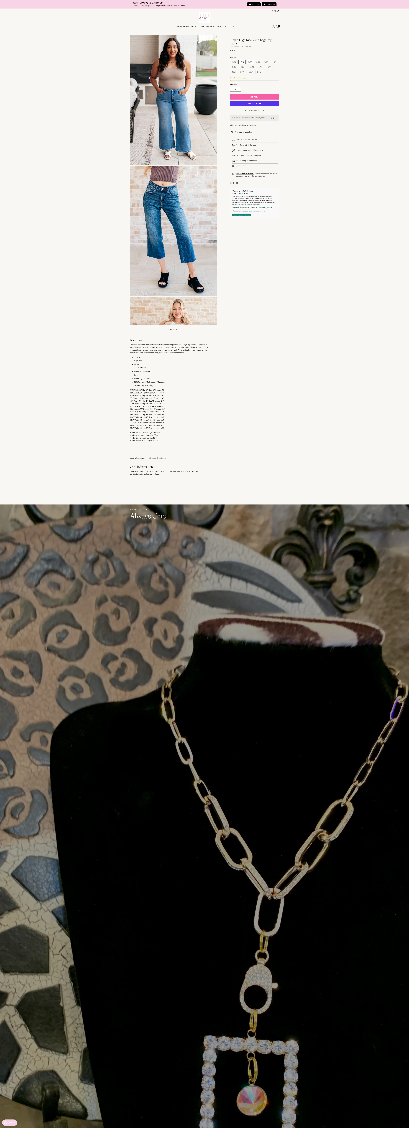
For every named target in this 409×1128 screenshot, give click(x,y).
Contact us (259, 150)
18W (234, 72)
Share (235, 183)
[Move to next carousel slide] (277, 488)
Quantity (233, 85)
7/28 (266, 62)
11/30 (234, 67)
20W (242, 72)
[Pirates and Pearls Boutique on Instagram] (275, 11)
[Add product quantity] (239, 89)
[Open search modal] (131, 26)
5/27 (258, 62)
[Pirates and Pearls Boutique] (204, 17)
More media (173, 329)
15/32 (252, 67)
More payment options (254, 110)
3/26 (250, 62)
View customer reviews (242, 215)
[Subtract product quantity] (232, 89)
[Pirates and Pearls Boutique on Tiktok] (278, 11)
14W (260, 67)
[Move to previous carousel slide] (272, 489)
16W (269, 67)
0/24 (234, 62)
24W (259, 72)
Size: (234, 58)
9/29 (274, 62)
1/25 (242, 62)
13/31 (243, 67)
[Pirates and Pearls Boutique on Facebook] (273, 11)
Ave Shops (234, 47)
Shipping (234, 125)
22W (251, 72)
